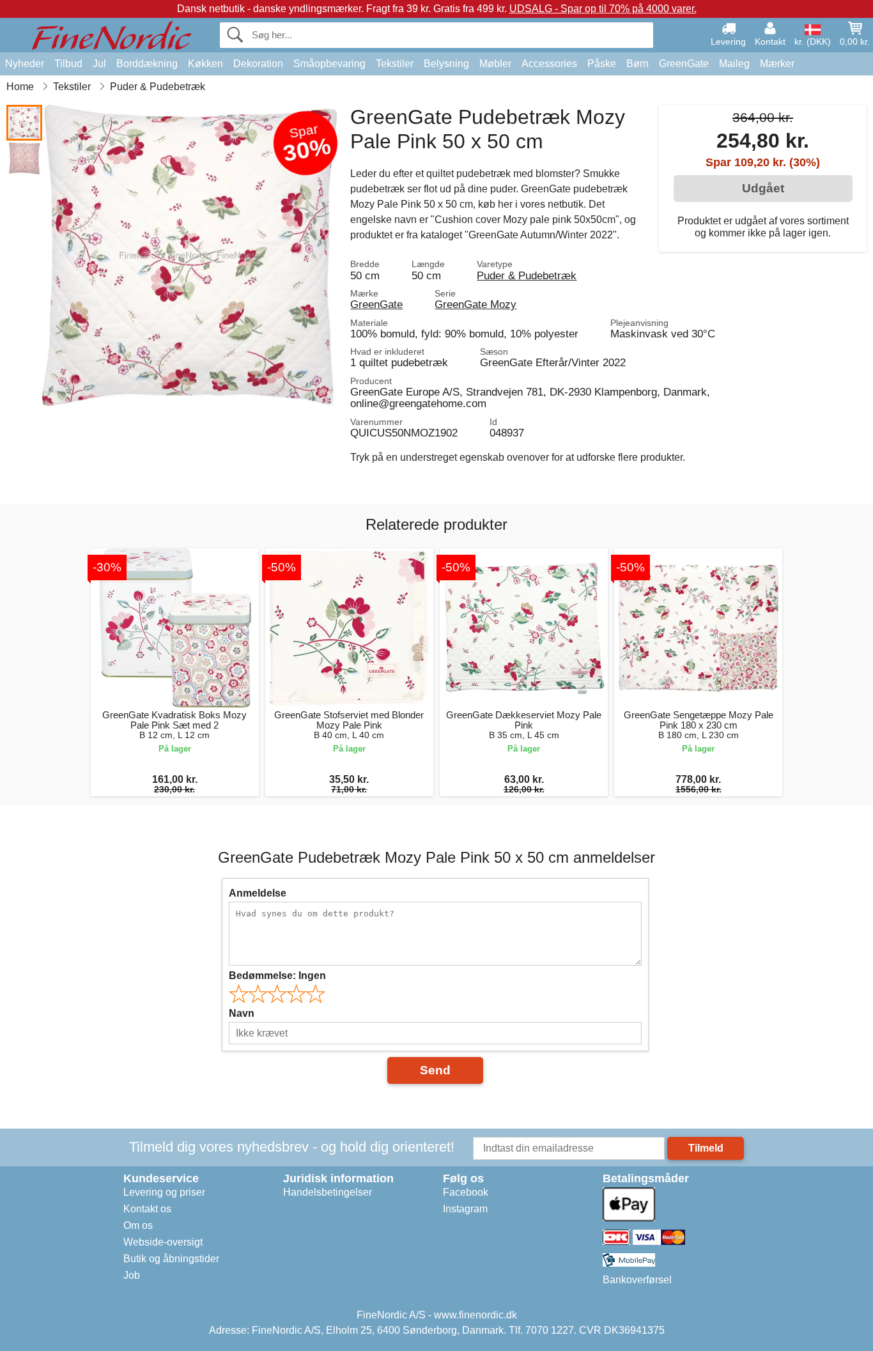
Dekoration (258, 63)
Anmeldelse (257, 893)
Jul (99, 63)
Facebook (465, 1192)
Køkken (205, 63)
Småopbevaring (329, 63)
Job (131, 1275)
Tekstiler (394, 63)
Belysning (446, 63)
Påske (601, 63)
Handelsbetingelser (327, 1192)
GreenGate (684, 63)
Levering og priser (164, 1192)
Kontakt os (147, 1208)
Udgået (763, 188)
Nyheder (24, 63)
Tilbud (68, 63)
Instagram (465, 1208)
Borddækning (147, 63)
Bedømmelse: (277, 975)
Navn (241, 1013)
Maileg (734, 63)
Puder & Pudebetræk (526, 275)
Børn (637, 63)
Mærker (777, 63)
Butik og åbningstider (171, 1258)
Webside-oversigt (163, 1242)
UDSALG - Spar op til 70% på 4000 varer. (603, 8)
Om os (138, 1225)
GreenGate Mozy (475, 304)
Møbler (495, 63)
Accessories (549, 63)
